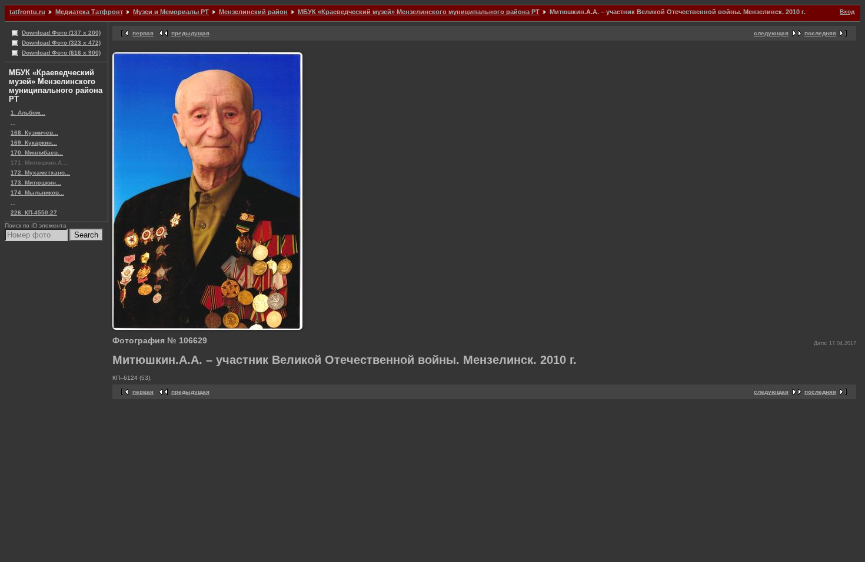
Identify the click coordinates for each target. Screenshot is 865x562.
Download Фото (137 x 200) (61, 32)
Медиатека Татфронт (89, 11)
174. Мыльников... (37, 192)
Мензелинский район (253, 11)
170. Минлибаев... (37, 152)
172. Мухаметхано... (40, 172)
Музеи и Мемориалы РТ (171, 11)
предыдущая (190, 33)
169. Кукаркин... (34, 142)
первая (143, 33)
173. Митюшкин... (36, 182)
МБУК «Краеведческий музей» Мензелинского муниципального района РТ (419, 11)
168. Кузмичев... (34, 132)
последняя (820, 33)
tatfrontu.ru (27, 11)
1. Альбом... (28, 112)
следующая (771, 33)
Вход (847, 11)
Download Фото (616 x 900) (61, 52)
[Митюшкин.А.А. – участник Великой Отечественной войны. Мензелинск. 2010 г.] (207, 328)
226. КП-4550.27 (34, 212)
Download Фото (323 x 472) (61, 42)
